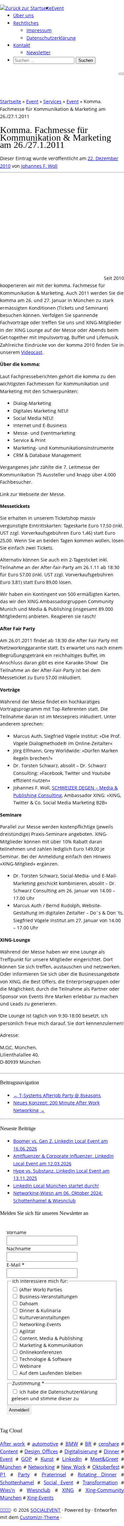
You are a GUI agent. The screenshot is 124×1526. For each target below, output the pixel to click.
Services (52, 101)
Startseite (10, 101)
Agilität (26, 1331)
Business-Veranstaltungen (48, 1296)
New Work (73, 1466)
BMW (71, 1443)
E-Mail (15, 1265)
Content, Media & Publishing (50, 1338)
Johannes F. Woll (39, 166)
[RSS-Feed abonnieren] (1, 1510)
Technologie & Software (45, 1359)
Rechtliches (26, 23)
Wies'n (7, 1490)
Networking (41, 1466)
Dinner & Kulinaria (39, 1310)
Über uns (23, 15)
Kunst (47, 1459)
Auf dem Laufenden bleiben (50, 1373)
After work (12, 1443)
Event (58, 8)
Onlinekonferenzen (40, 1352)
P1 (3, 1474)
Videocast (31, 352)
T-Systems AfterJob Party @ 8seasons (57, 1095)
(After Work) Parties (40, 1289)
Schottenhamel (17, 1482)
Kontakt (21, 45)
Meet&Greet (104, 1459)
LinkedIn (72, 1459)
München (10, 1466)
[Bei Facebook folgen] (6, 1510)
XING (68, 1490)
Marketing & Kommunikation (50, 1345)
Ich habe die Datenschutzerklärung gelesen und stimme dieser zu (55, 1395)
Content (9, 1451)
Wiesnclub (38, 1490)
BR (88, 1443)
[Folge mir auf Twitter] (4, 1510)
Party (24, 1474)
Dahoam (28, 1303)
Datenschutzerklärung (51, 38)
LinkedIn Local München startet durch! (56, 1186)
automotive (45, 1443)
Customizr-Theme (39, 1517)
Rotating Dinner (97, 1474)
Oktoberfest (105, 1466)
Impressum (39, 30)
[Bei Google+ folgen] (9, 1510)
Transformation (100, 1482)
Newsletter (38, 52)
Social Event (58, 1482)
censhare (109, 1443)
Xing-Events (40, 1497)
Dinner (111, 1451)
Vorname (16, 1232)
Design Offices (41, 1451)
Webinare (29, 1366)
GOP (26, 1459)
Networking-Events (39, 1324)
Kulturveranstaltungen (44, 1317)
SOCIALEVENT (45, 1510)
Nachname (19, 1248)
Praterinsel (54, 1474)
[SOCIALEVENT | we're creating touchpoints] (26, 8)
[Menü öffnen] (121, 74)
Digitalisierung (80, 1451)
